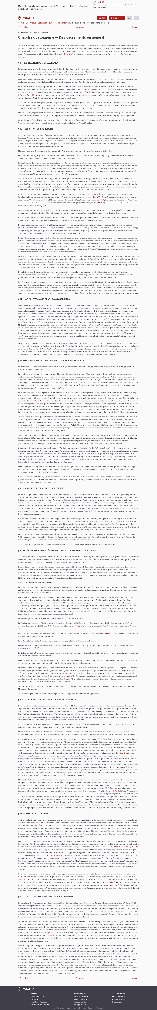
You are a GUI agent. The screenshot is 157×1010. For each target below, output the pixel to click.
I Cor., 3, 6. (123, 753)
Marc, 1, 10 (128, 847)
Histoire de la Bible (118, 996)
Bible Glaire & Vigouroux (39, 1002)
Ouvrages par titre (80, 1002)
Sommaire (80, 27)
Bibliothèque (118, 18)
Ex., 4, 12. (82, 404)
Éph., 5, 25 (125, 508)
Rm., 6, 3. (104, 200)
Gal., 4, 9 (22, 879)
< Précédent (23, 27)
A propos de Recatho (119, 999)
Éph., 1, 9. (114, 89)
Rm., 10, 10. (113, 448)
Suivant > (135, 27)
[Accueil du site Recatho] (20, 18)
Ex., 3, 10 (37, 401)
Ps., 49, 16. (116, 791)
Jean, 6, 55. (109, 633)
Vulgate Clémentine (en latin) (40, 1005)
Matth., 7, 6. (65, 54)
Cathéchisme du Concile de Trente (52, 23)
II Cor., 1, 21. (67, 906)
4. (65, 855)
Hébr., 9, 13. (31, 879)
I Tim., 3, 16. (88, 92)
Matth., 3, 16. (118, 847)
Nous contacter (117, 1002)
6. (108, 319)
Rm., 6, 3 (103, 319)
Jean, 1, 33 (80, 724)
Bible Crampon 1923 (37, 996)
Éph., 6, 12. (51, 932)
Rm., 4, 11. (97, 197)
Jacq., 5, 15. (34, 648)
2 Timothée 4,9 (98, 2)
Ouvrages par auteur (81, 999)
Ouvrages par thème (81, 996)
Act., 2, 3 (60, 855)
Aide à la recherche (118, 994)
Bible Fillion (34, 999)
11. (43, 401)
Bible (104, 18)
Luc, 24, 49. (79, 626)
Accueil (21, 23)
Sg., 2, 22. (31, 95)
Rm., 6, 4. (100, 203)
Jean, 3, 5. (68, 676)
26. (131, 508)
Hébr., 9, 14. (113, 882)
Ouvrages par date (80, 1005)
